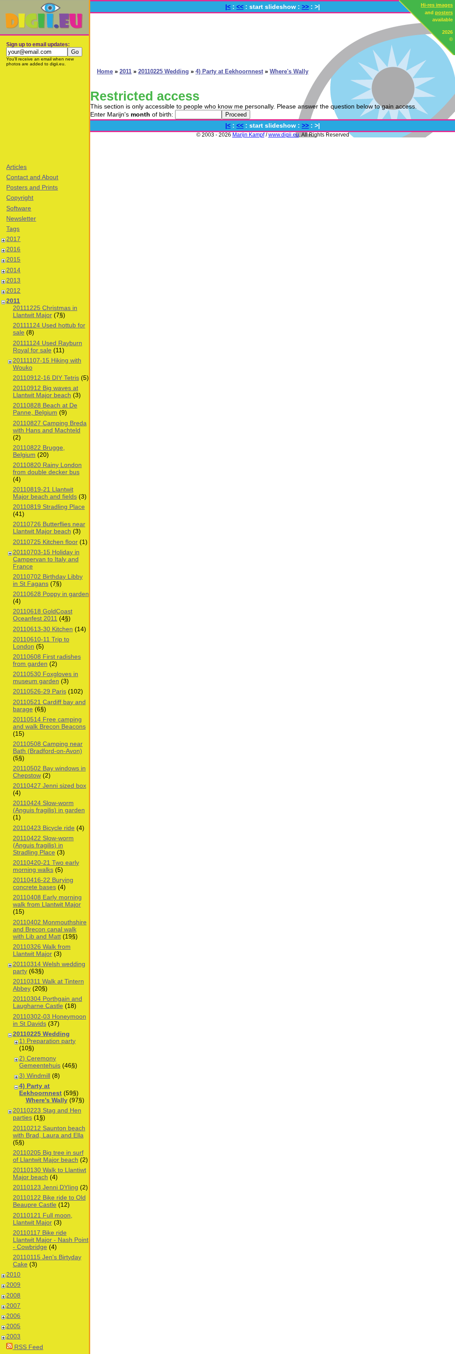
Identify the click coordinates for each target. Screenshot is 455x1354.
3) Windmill (34, 1075)
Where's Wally (47, 1100)
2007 (13, 1305)
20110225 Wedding (41, 1033)
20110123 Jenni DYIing (45, 1187)
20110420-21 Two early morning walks (46, 866)
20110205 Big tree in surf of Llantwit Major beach (48, 1156)
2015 (13, 259)
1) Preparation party (47, 1040)
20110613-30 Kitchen (43, 629)
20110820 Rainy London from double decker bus (47, 468)
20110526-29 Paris (39, 691)
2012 (13, 290)
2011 (13, 300)
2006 (13, 1315)
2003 (13, 1336)
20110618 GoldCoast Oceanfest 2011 (42, 615)
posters (444, 12)
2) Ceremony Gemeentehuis (39, 1062)
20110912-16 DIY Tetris (46, 377)
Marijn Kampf (248, 134)
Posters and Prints (32, 187)
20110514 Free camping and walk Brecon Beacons (49, 723)
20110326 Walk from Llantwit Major (42, 950)
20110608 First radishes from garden (47, 660)
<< (239, 6)
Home (105, 71)
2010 (13, 1274)
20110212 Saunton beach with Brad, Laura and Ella (49, 1131)
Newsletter (21, 218)
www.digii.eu (283, 134)
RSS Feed (27, 1346)
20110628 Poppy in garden (51, 593)
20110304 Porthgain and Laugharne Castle (47, 1002)
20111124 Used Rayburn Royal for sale (47, 346)
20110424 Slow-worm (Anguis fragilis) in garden (49, 806)
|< (228, 6)
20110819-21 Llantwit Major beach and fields (45, 493)
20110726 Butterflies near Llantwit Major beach (49, 527)
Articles (16, 166)
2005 (13, 1326)
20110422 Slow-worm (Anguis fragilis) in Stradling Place (43, 845)
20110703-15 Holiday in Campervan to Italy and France (46, 559)
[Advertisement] (44, 114)
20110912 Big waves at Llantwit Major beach (45, 391)
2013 (13, 280)
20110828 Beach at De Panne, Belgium (45, 409)
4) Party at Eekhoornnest (40, 1089)
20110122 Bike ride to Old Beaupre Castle (49, 1201)
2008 (13, 1295)
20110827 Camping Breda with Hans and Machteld (50, 426)
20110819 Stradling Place (49, 506)
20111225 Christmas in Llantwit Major (45, 311)
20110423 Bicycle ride (44, 827)
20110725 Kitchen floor (45, 541)
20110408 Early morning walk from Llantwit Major (47, 901)
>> (305, 6)
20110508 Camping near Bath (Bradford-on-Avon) (48, 747)
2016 (13, 249)
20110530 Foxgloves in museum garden (45, 677)
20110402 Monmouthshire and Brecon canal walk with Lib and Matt (50, 929)
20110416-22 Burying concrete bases (43, 883)
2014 (13, 270)
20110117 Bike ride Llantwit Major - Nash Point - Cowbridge (50, 1239)
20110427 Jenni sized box (49, 785)
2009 (13, 1284)
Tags (13, 228)
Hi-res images (437, 5)
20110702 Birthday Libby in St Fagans (48, 580)
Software (18, 208)
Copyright (19, 197)
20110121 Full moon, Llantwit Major (42, 1219)
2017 (13, 238)
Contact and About (32, 177)
